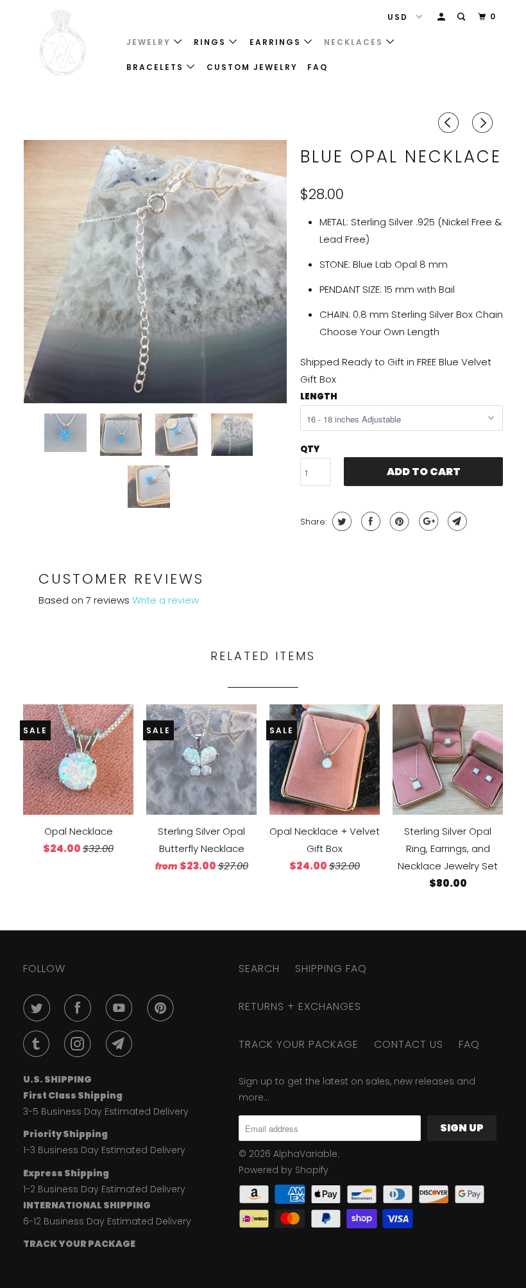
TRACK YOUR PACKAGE (299, 1044)
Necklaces (355, 42)
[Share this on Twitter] (340, 521)
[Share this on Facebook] (369, 521)
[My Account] (442, 17)
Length (318, 396)
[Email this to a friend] (456, 521)
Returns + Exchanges (300, 1006)
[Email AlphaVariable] (122, 1044)
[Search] (462, 17)
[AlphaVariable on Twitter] (39, 1008)
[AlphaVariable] (63, 43)
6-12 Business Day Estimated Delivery (107, 1221)
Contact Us (408, 1044)
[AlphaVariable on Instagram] (80, 1044)
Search (259, 968)
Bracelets (156, 67)
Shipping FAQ (331, 968)
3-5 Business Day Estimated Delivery (106, 1111)
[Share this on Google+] (427, 521)
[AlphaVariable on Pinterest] (163, 1008)
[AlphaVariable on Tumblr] (39, 1044)
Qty (309, 449)
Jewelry (150, 42)
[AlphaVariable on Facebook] (80, 1008)
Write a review (165, 600)
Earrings (277, 42)
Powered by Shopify (283, 1169)
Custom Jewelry (252, 67)
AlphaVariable (305, 1153)
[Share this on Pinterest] (398, 521)
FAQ (317, 67)
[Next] (484, 122)
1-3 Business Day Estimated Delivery (104, 1150)
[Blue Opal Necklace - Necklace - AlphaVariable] (155, 271)
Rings (211, 42)
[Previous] (450, 122)
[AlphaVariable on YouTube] (122, 1008)
